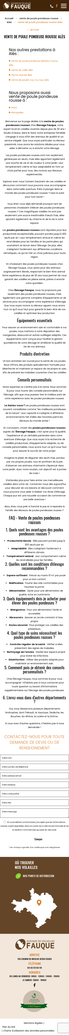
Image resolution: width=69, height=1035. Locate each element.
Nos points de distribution (38, 876)
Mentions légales (33, 1023)
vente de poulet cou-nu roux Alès (30, 80)
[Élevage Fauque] (17, 9)
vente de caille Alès (22, 70)
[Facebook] (57, 6)
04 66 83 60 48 (51, 6)
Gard (14, 107)
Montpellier (17, 112)
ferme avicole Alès (21, 75)
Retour (34, 29)
